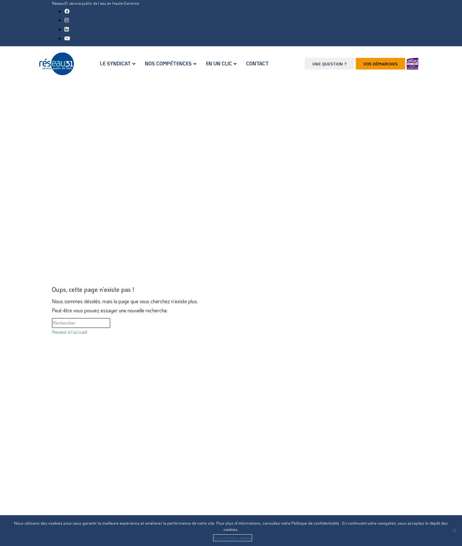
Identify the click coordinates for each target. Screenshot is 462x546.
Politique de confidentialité (315, 523)
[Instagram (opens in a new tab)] (66, 20)
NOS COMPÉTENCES (168, 63)
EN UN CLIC (219, 63)
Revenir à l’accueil (69, 332)
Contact (257, 63)
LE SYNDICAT (115, 63)
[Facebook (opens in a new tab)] (66, 11)
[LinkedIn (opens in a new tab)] (66, 29)
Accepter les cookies (232, 537)
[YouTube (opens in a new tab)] (67, 38)
